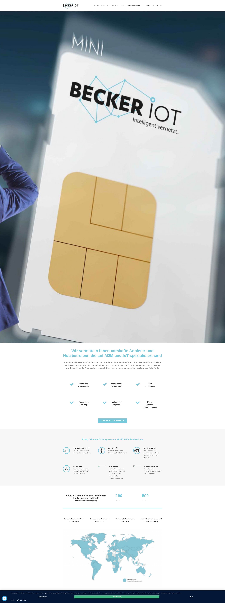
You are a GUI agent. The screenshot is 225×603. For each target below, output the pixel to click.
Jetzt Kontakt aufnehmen (112, 420)
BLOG (122, 5)
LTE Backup (146, 5)
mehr (191, 597)
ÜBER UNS (155, 5)
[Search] (161, 5)
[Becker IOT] (70, 5)
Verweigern (42, 597)
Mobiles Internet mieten (133, 5)
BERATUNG (115, 5)
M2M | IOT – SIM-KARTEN (101, 5)
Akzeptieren (116, 597)
